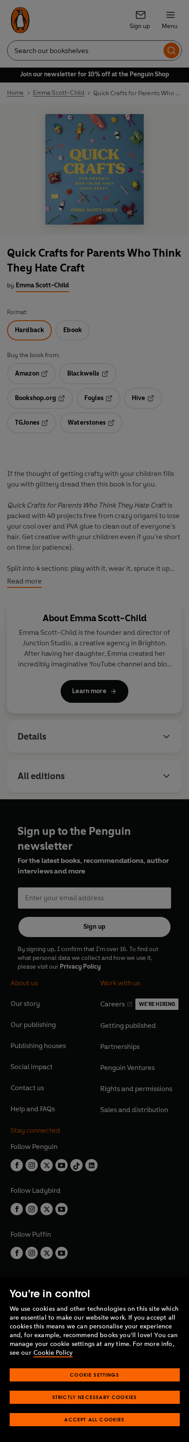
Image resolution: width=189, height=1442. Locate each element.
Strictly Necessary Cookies (94, 1397)
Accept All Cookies (94, 1419)
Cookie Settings (94, 1374)
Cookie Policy (53, 1352)
